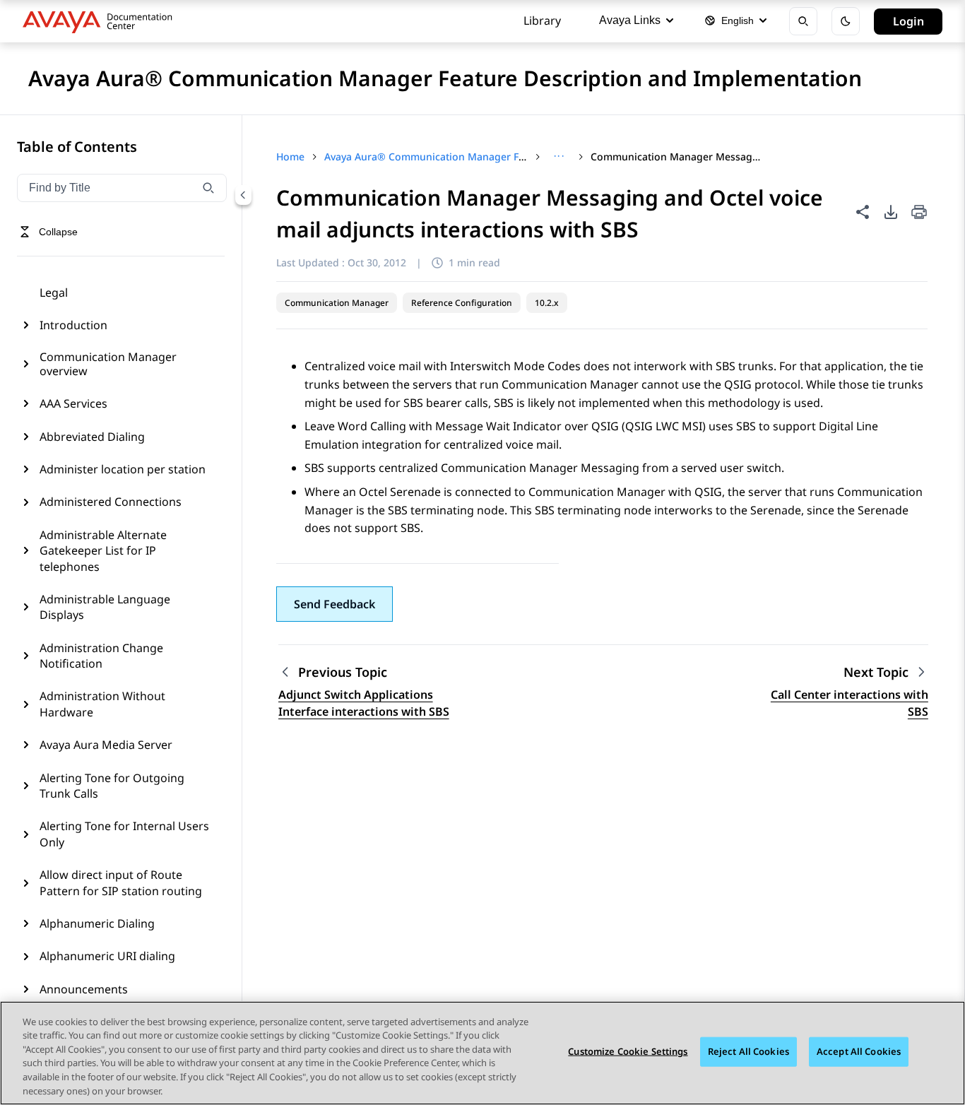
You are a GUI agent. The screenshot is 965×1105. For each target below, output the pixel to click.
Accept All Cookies (859, 1051)
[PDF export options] (890, 211)
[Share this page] (862, 211)
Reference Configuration (461, 303)
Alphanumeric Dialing (97, 923)
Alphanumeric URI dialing (107, 956)
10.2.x (547, 303)
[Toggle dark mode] (845, 21)
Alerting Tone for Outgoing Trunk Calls (112, 785)
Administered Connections (111, 501)
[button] (334, 604)
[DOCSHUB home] (101, 21)
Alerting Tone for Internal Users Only (124, 833)
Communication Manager (337, 303)
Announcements (84, 989)
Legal (54, 292)
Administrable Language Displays (105, 606)
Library (542, 20)
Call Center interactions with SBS (849, 703)
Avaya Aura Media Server (106, 744)
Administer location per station (123, 469)
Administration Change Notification (101, 655)
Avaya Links (630, 20)
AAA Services (73, 403)
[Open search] (803, 21)
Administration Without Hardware (102, 703)
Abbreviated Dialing (92, 436)
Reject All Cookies (748, 1051)
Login (908, 21)
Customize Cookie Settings (627, 1051)
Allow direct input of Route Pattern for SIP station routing (121, 882)
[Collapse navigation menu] (243, 195)
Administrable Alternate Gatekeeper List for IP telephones (103, 550)
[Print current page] (919, 213)
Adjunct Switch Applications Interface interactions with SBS (363, 703)
